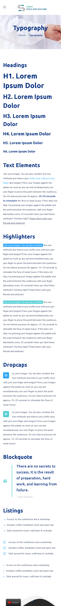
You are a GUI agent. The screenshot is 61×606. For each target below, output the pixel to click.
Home (22, 35)
